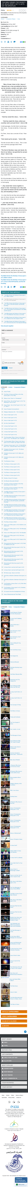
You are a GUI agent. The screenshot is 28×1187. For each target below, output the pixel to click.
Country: (3, 338)
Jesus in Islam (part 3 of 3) (10, 420)
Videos (10, 606)
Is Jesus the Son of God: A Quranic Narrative (16, 949)
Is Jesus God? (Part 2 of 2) (16, 698)
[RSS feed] (19, 1102)
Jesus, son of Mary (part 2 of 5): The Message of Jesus (15, 529)
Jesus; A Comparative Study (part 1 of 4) (15, 808)
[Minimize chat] (26, 1178)
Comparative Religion (10, 19)
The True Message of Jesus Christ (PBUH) (15, 888)
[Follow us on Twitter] (14, 1102)
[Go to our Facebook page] (9, 1102)
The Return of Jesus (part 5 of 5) (12, 475)
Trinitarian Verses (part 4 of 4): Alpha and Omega (13, 458)
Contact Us (18, 1097)
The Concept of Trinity (15, 704)
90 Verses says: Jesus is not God (12, 572)
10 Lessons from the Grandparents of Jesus (14, 591)
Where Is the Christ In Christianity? (15, 747)
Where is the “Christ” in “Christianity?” (13, 398)
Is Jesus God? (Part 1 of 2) (16, 692)
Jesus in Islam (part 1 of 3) (10, 414)
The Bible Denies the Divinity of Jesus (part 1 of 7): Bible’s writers (13, 276)
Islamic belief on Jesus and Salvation (15, 851)
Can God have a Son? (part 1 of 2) (15, 631)
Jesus (18, 19)
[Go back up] (25, 1031)
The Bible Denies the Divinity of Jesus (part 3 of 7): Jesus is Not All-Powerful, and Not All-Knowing (13, 281)
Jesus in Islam (13, 992)
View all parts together (7, 326)
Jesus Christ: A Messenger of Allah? (15, 870)
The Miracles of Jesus (9, 461)
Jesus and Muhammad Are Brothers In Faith (15, 943)
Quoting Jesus (13, 796)
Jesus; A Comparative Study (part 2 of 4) (15, 814)
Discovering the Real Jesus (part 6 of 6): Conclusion (13, 563)
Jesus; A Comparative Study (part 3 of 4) (15, 821)
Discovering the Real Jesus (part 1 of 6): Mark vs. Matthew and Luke (15, 544)
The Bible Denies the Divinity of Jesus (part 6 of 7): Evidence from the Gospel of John (15, 318)
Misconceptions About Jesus (15, 778)
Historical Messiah (14, 662)
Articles (2, 19)
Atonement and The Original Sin (15, 680)
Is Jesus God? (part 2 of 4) (10, 429)
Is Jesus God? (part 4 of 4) (10, 434)
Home (3, 1095)
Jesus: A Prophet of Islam (16, 839)
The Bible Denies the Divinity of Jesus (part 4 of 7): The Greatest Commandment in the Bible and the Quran (15, 309)
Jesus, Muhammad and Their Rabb (12, 594)
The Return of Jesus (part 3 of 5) (12, 469)
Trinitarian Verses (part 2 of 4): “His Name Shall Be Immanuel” (14, 450)
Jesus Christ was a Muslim (14, 625)
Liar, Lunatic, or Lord (15, 729)
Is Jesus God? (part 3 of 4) (10, 431)
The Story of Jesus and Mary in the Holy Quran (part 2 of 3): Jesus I (13, 484)
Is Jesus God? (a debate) (16, 857)
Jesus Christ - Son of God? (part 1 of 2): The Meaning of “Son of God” (14, 401)
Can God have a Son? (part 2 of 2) (15, 637)
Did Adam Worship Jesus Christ (16, 668)
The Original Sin (14, 655)
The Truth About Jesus (15, 649)
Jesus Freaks (7, 391)
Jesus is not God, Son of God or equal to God (16, 876)
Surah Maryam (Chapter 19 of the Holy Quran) (16, 613)
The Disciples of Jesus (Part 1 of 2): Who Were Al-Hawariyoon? (15, 584)
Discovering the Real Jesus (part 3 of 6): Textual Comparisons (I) (13, 552)
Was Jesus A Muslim (15, 759)
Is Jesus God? (13, 845)
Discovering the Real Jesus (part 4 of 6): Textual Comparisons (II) (13, 556)
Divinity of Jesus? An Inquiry (10, 478)
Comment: (4, 349)
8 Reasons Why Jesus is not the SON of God (16, 772)
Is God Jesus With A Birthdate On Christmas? (16, 937)
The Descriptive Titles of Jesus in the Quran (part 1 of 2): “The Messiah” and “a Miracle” (14, 438)
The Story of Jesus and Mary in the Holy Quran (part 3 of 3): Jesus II (13, 488)
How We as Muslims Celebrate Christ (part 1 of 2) (15, 576)
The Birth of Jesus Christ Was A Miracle (16, 894)
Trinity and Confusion (15, 717)
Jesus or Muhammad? (15, 833)
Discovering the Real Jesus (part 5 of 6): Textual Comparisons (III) (13, 560)
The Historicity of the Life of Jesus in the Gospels (16, 967)
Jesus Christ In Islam (15, 955)
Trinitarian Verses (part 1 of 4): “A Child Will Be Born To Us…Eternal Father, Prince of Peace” (15, 446)
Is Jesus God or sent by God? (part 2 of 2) (14, 570)
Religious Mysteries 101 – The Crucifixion (14, 412)
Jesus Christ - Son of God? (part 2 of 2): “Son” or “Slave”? (15, 405)
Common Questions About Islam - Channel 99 (16, 753)
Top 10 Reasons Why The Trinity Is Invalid (15, 741)
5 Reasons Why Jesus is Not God (16, 802)
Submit (4, 367)
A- (20, 10)
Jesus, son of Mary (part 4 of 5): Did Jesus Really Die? (14, 536)
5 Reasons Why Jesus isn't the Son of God (15, 766)
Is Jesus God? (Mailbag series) (16, 619)
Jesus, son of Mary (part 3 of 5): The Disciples (15, 532)
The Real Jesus (14, 986)
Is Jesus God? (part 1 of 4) (10, 426)
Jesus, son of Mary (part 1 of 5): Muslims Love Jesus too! (15, 525)
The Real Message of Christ (15, 931)
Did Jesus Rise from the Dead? (16, 906)
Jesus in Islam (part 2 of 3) (10, 417)
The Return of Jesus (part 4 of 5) (12, 472)
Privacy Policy (11, 1097)
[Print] (8, 42)
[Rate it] (2, 42)
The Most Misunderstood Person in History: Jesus (16, 998)
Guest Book (4, 1097)
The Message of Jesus (15, 735)
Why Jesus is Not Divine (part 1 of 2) (16, 882)
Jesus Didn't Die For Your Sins (16, 863)
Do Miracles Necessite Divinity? (11, 481)
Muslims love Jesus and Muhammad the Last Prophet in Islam (16, 919)
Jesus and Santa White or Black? (14, 980)
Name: (3, 333)
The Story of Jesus (14, 1004)
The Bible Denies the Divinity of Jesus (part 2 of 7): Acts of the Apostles (15, 299)
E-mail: (3, 342)
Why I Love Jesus (14, 790)
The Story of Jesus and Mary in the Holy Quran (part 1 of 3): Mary (13, 395)
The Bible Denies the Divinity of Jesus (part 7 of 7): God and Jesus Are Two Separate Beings (15, 322)
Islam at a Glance (19, 1095)
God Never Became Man (16, 674)
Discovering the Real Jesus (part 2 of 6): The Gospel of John (14, 548)
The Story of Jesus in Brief (10, 521)
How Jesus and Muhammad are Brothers (16, 973)
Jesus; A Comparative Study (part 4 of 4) (15, 827)
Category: (4, 17)
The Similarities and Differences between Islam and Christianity (15, 925)
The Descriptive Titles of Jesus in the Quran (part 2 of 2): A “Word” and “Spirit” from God (14, 442)
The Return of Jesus (15, 710)
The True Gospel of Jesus (14, 723)
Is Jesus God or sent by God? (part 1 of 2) (14, 567)
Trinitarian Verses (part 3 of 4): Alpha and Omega (13, 454)
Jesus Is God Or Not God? (15, 961)
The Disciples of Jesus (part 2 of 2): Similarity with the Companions (14, 588)
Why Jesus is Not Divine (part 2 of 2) (16, 900)
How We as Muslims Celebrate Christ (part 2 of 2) (15, 580)
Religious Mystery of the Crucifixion (16, 784)
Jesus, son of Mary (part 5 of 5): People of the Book (15, 540)
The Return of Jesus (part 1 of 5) (12, 464)
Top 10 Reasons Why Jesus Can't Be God (15, 686)
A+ (24, 10)
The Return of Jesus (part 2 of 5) (12, 466)
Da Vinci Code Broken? (9, 423)
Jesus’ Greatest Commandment (11, 409)
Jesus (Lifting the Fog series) (15, 643)
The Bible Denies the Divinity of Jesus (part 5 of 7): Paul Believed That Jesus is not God (15, 314)
